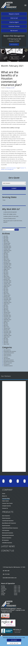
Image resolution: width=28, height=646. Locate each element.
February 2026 (7, 243)
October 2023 (7, 283)
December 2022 (7, 298)
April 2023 (6, 292)
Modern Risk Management (7, 169)
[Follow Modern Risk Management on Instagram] (24, 481)
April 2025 (6, 257)
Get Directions (14, 44)
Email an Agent (14, 22)
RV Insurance (7, 364)
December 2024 (7, 263)
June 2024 (6, 272)
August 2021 (6, 321)
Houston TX (23, 168)
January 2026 (7, 244)
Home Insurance (7, 355)
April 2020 (6, 342)
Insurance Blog (6, 498)
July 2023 (6, 288)
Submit (14, 188)
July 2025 (6, 253)
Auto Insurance (7, 350)
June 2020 (6, 339)
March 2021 (6, 326)
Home (3, 493)
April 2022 (6, 309)
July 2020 (6, 338)
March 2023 (6, 293)
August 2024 (6, 269)
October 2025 (7, 249)
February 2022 (7, 312)
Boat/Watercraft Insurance (10, 351)
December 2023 (7, 280)
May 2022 (6, 308)
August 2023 (6, 286)
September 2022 (7, 302)
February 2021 (7, 328)
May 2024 (6, 273)
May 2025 (6, 256)
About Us (4, 496)
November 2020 (7, 332)
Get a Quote (14, 640)
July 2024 (6, 270)
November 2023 (7, 282)
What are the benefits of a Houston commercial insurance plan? (11, 78)
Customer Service (14, 26)
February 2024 (7, 278)
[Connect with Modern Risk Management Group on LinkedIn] (18, 481)
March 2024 (6, 276)
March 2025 (6, 259)
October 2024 (7, 266)
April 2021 (6, 325)
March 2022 (6, 311)
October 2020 (7, 334)
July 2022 (6, 305)
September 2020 (7, 335)
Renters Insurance (8, 363)
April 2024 (6, 275)
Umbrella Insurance (8, 365)
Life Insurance (7, 358)
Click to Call (14, 18)
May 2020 (6, 341)
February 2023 (7, 295)
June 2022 (6, 306)
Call (14, 643)
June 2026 (6, 237)
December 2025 (7, 246)
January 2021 (7, 329)
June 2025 (6, 254)
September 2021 (7, 319)
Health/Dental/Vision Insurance (10, 528)
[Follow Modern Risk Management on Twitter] (3, 481)
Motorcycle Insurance (9, 360)
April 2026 (6, 240)
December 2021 (7, 315)
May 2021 (6, 324)
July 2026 (6, 236)
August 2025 (6, 252)
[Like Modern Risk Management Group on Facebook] (10, 481)
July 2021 (6, 322)
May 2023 (6, 290)
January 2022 (7, 314)
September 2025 (7, 250)
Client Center (5, 501)
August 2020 (6, 337)
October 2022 (7, 301)
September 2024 (7, 267)
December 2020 (7, 331)
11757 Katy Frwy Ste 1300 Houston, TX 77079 (14, 567)
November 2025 (7, 247)
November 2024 (7, 265)
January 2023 (7, 296)
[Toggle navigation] (25, 5)
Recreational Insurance (9, 361)
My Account (14, 30)
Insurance (6, 357)
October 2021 (7, 318)
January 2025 (7, 262)
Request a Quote (14, 14)
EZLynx (12, 610)
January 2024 (7, 279)
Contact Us (5, 508)
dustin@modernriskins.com (10, 577)
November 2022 (7, 299)
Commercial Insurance (11, 168)
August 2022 (6, 303)
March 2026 (6, 242)
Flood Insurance (7, 354)
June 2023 (6, 289)
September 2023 (7, 285)
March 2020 (6, 344)
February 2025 (7, 260)
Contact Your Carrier (7, 503)
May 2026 (6, 239)
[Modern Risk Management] (9, 4)
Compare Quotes (6, 505)
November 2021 (7, 316)
